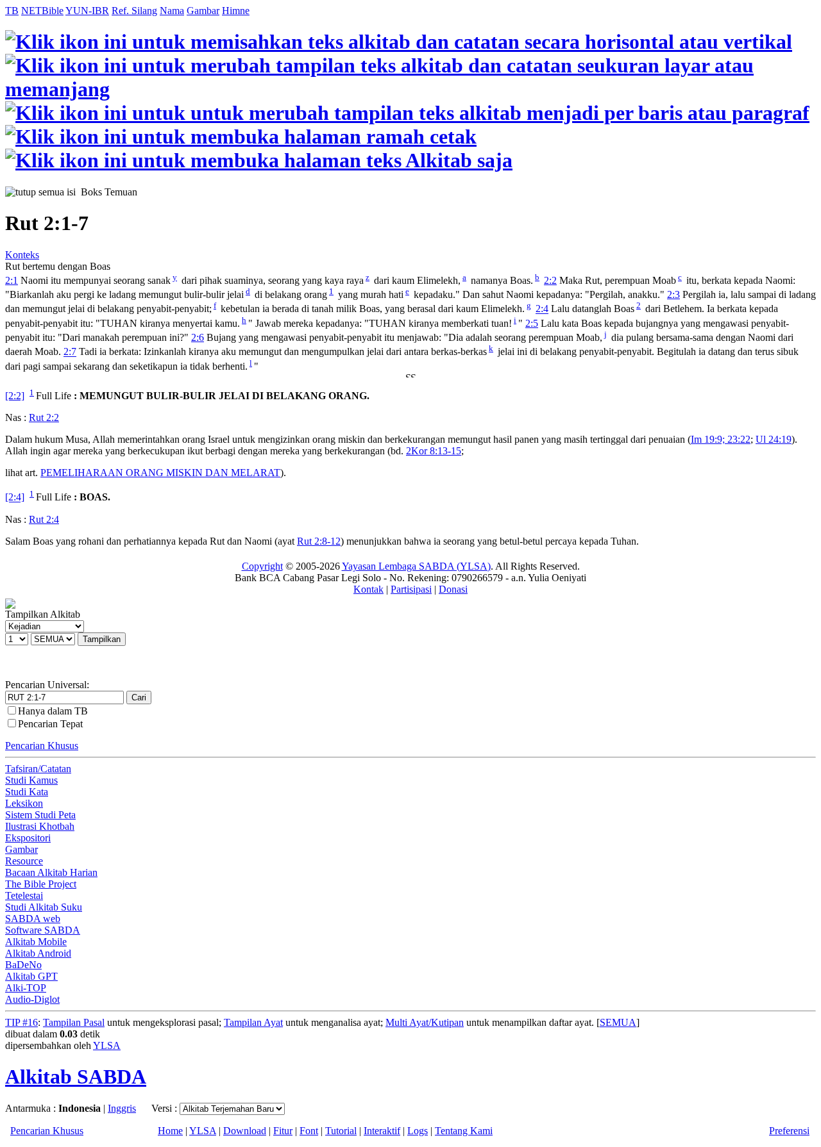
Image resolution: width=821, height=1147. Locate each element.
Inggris (122, 1108)
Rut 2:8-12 (319, 541)
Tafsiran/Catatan (38, 768)
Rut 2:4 (44, 519)
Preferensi (789, 1130)
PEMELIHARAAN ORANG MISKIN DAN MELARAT (160, 472)
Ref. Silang (134, 10)
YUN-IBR (87, 10)
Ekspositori (28, 837)
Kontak (368, 589)
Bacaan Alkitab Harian (51, 872)
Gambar (203, 10)
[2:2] (14, 395)
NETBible (42, 10)
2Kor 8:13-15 (433, 450)
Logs (417, 1130)
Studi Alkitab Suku (43, 907)
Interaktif (382, 1130)
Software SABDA (42, 930)
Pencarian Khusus (41, 745)
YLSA (107, 1045)
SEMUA (618, 1022)
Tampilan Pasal (74, 1022)
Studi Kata (26, 791)
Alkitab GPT (31, 976)
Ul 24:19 (773, 439)
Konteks (22, 254)
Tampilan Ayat (253, 1022)
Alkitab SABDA (75, 1076)
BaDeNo (23, 964)
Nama (172, 10)
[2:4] (14, 497)
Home (170, 1130)
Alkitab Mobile (36, 941)
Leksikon (24, 803)
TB (12, 10)
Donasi (453, 589)
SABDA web (32, 918)
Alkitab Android (38, 953)
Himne (236, 10)
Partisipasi (411, 589)
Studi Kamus (31, 780)
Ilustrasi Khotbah (39, 826)
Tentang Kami (464, 1130)
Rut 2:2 (44, 417)
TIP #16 (21, 1022)
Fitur (282, 1130)
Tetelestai (24, 895)
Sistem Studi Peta (40, 814)
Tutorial (341, 1130)
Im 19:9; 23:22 (720, 439)
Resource (24, 860)
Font (309, 1130)
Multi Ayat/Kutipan (424, 1022)
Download (244, 1130)
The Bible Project (40, 884)
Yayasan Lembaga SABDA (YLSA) (416, 566)
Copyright (262, 566)
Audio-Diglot (32, 999)
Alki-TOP (25, 987)
